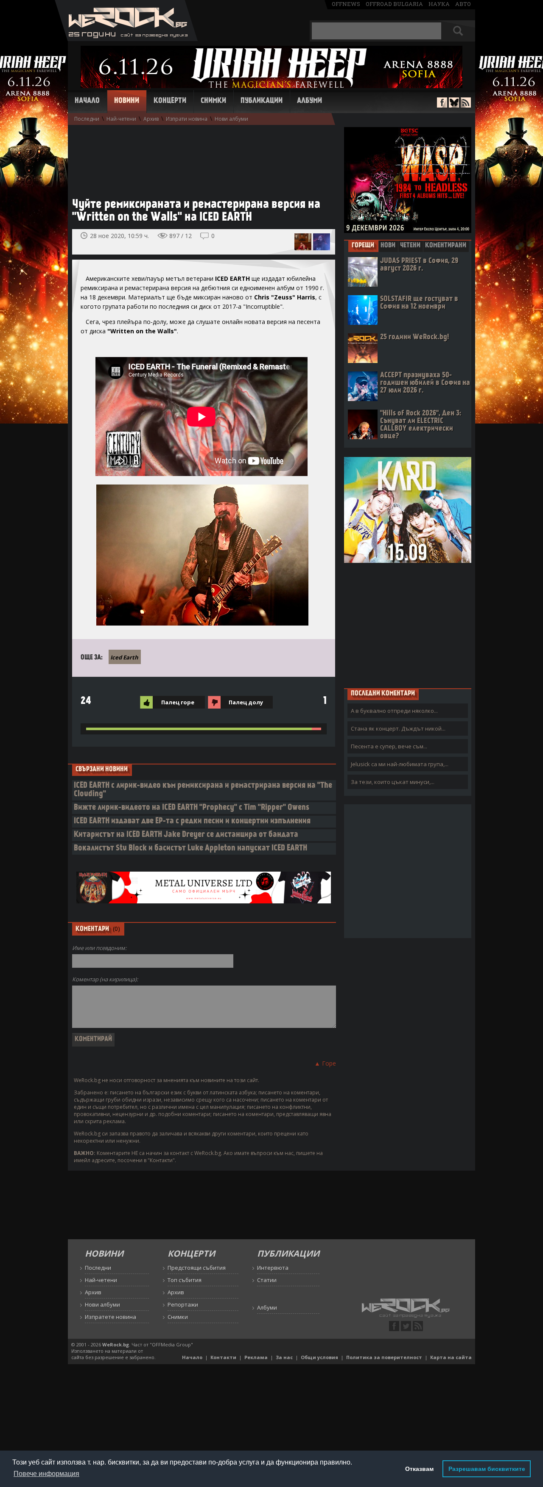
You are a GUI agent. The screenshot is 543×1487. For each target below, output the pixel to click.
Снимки (213, 101)
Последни (86, 118)
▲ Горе (325, 1063)
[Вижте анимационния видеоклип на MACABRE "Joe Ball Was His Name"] (302, 241)
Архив (151, 118)
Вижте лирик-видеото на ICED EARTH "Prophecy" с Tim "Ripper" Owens (191, 808)
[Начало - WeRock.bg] (126, 38)
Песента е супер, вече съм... (389, 746)
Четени (410, 245)
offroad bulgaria (394, 4)
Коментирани (445, 245)
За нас (284, 1357)
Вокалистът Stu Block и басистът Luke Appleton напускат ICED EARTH (190, 849)
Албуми (309, 101)
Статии (267, 1280)
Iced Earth (124, 657)
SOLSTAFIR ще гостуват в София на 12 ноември (419, 303)
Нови (388, 245)
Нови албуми (231, 118)
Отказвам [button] (419, 1468)
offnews (346, 4)
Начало (87, 101)
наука (439, 4)
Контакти (223, 1357)
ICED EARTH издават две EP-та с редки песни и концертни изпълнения (192, 821)
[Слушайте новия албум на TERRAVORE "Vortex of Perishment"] (321, 241)
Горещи (363, 245)
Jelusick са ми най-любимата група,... (399, 764)
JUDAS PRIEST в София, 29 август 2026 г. (419, 265)
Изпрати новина (186, 118)
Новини (126, 101)
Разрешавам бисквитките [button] (486, 1468)
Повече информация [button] (46, 1473)
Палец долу (246, 702)
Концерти (170, 101)
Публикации (262, 101)
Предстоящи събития (197, 1267)
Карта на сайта (451, 1357)
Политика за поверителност (384, 1357)
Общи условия (319, 1357)
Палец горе (177, 702)
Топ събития (185, 1280)
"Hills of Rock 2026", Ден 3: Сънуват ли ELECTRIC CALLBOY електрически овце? (420, 425)
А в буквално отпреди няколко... (394, 710)
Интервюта (272, 1267)
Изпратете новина (110, 1317)
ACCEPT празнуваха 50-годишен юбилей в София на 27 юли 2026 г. (425, 383)
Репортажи (183, 1304)
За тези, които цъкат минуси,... (392, 782)
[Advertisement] (199, 157)
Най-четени (121, 118)
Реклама (256, 1357)
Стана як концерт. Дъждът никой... (398, 728)
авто (463, 4)
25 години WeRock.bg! (414, 337)
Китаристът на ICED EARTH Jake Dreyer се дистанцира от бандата (186, 835)
